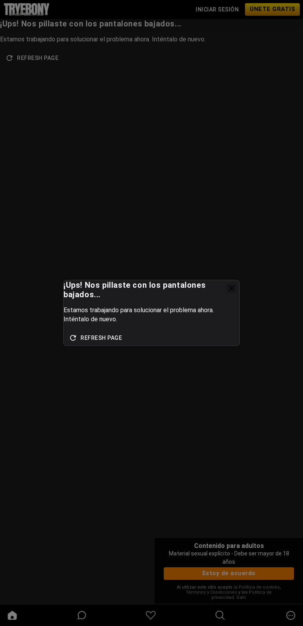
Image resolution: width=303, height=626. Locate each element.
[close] (231, 288)
